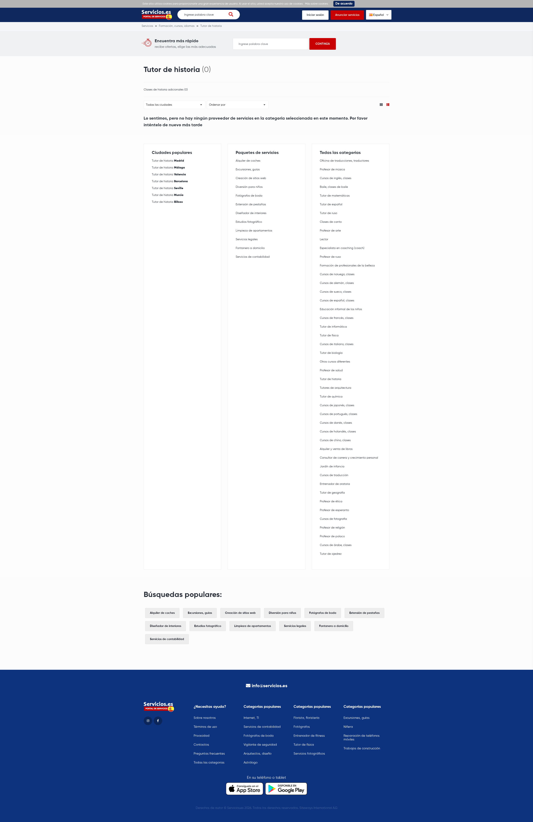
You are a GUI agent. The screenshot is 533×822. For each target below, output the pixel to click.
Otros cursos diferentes (335, 361)
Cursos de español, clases (337, 300)
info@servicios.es (269, 686)
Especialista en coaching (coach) (342, 248)
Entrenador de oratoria (335, 484)
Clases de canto (331, 221)
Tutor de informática (333, 326)
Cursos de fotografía (333, 518)
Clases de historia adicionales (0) (166, 89)
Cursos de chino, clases (335, 440)
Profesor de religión (332, 527)
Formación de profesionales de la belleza (347, 265)
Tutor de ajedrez (331, 553)
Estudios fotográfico (249, 221)
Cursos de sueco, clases (335, 291)
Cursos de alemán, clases (337, 283)
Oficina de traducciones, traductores (344, 160)
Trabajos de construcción (362, 748)
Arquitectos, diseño (257, 753)
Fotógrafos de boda (249, 195)
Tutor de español (331, 204)
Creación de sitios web (251, 178)
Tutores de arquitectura (335, 387)
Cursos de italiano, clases (336, 344)
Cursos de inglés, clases (335, 178)
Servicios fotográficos (309, 753)
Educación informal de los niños (341, 309)
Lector (324, 239)
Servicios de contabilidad (253, 256)
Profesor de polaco (332, 536)
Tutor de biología (331, 353)
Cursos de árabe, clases (335, 545)
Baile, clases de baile (334, 187)
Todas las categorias (209, 762)
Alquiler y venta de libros (336, 449)
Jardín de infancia (332, 466)
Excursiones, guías (248, 169)
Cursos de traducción (334, 475)
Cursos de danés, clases (336, 422)
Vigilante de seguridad (260, 744)
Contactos (201, 744)
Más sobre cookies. (317, 3)
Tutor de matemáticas (335, 195)
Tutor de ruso (328, 213)
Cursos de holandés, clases (338, 431)
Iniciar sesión (315, 15)
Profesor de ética (331, 501)
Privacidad (201, 735)
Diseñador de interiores (251, 213)
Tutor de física (329, 335)
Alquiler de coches (248, 160)
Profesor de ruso (330, 256)
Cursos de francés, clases (336, 318)
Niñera (348, 726)
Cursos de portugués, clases (338, 414)
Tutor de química (331, 396)
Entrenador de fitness (309, 735)
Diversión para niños (249, 187)
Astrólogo (251, 762)
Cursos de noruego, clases (337, 274)
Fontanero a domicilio (250, 248)
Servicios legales (247, 239)
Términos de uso (205, 726)
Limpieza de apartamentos (254, 230)
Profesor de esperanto (334, 510)
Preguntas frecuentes (209, 753)
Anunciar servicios (347, 15)
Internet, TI (251, 717)
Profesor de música (332, 169)
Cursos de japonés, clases (337, 405)
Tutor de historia (168, 160)
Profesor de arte (330, 230)
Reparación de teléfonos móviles (362, 737)
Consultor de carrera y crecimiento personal (349, 457)
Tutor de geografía (332, 492)
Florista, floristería (306, 717)
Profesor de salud (331, 370)
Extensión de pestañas (251, 204)
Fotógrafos (302, 726)
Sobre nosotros (205, 717)
